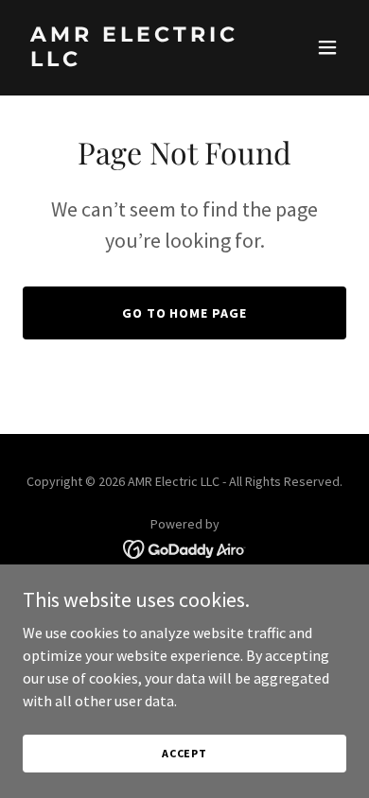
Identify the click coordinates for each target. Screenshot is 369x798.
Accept (184, 753)
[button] (327, 47)
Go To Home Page (185, 312)
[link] (135, 60)
